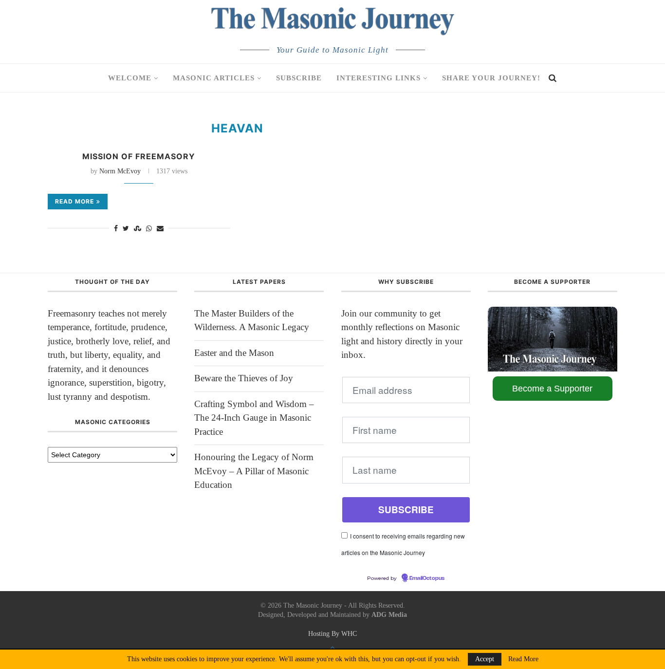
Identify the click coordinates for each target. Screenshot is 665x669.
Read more (74, 201)
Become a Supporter (552, 388)
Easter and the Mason (234, 353)
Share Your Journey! (491, 78)
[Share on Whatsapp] (149, 229)
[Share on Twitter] (126, 229)
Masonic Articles (214, 78)
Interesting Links (378, 78)
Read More (523, 659)
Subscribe (299, 78)
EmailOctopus (426, 578)
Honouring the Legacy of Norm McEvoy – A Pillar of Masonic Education (254, 471)
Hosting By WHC (332, 633)
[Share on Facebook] (116, 229)
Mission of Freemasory (138, 156)
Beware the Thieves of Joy (243, 378)
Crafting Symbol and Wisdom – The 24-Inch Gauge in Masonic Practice (254, 418)
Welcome (129, 78)
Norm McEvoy (120, 171)
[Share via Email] (160, 229)
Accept (484, 659)
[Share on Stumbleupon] (137, 229)
